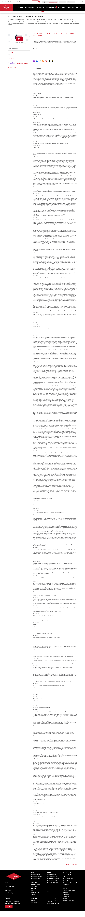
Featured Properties (35, 874)
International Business (67, 874)
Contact (65, 898)
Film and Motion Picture (68, 872)
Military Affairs (66, 876)
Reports (33, 900)
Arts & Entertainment (35, 884)
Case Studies (34, 902)
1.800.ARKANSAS (71, 1)
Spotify (27, 21)
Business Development (52, 894)
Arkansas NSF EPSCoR (68, 878)
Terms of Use (16, 901)
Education (33, 888)
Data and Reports (61, 7)
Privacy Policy (8, 901)
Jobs (32, 890)
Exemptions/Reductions (52, 880)
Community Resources (51, 7)
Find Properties (11, 1)
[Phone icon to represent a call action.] (68, 1)
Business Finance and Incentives (54, 895)
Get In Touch (63, 1)
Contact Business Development (22, 1)
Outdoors (33, 894)
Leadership (65, 892)
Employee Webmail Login (68, 900)
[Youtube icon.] (82, 2)
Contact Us (78, 7)
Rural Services (66, 880)
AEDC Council (66, 894)
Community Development (52, 897)
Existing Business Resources (53, 903)
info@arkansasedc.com (10, 893)
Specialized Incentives (52, 886)
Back (67, 864)
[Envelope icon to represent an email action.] (60, 1)
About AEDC (4, 1)
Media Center (66, 896)
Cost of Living (34, 886)
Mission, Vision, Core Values (69, 890)
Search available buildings (36, 876)
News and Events (70, 7)
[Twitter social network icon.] (78, 2)
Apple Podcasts (32, 21)
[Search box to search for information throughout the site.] (38, 2)
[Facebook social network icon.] (76, 2)
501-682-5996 (8, 892)
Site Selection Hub (40, 7)
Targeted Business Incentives (53, 888)
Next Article (74, 864)
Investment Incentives (52, 874)
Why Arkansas (20, 7)
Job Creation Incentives (52, 876)
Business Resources (29, 7)
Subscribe (9, 906)
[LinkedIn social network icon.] (80, 2)
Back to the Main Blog (14, 48)
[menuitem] (20, 7)
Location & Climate (35, 892)
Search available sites (35, 878)
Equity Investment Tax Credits (53, 878)
